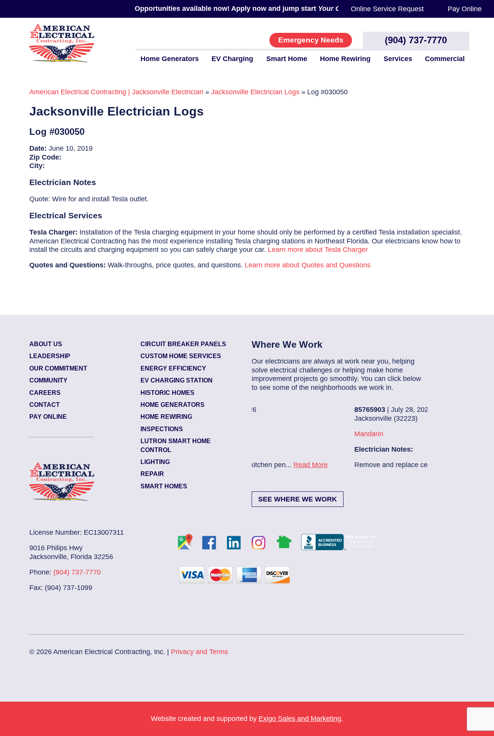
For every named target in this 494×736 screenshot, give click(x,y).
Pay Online (465, 9)
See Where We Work (297, 499)
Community (48, 380)
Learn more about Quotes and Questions (307, 265)
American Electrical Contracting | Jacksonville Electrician (116, 92)
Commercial (445, 59)
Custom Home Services (180, 356)
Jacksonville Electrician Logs (255, 92)
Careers (45, 392)
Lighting (155, 462)
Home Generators (169, 59)
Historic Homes (167, 392)
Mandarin (275, 434)
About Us (45, 344)
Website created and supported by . (247, 718)
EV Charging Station (176, 380)
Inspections (161, 429)
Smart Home (286, 59)
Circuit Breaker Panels (183, 344)
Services (398, 59)
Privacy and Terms (199, 652)
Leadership (49, 356)
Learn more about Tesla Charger (318, 249)
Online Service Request (387, 9)
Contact (44, 404)
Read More (389, 465)
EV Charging (232, 59)
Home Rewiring (345, 59)
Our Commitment (58, 368)
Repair (152, 474)
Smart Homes (163, 486)
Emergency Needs (310, 40)
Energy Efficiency (173, 368)
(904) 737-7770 (416, 40)
